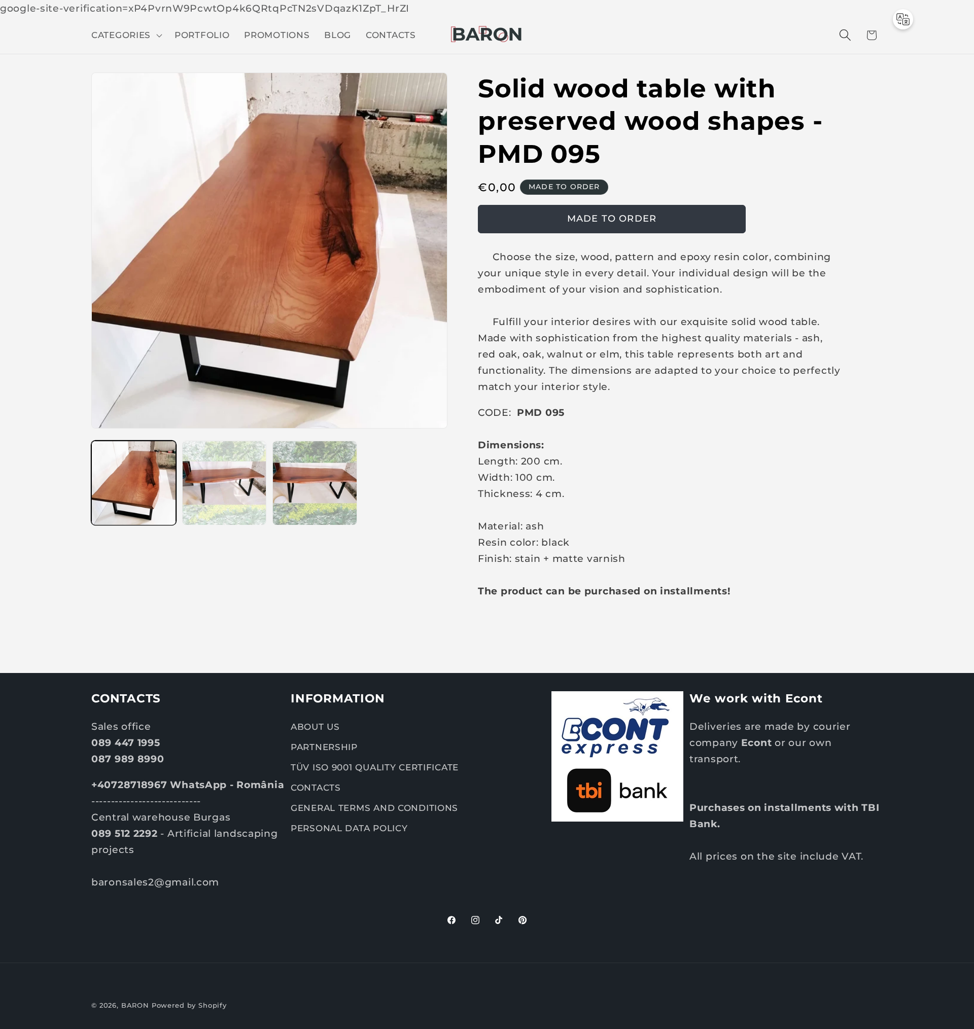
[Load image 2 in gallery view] (224, 483)
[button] (125, 35)
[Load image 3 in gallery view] (314, 483)
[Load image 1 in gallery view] (133, 483)
